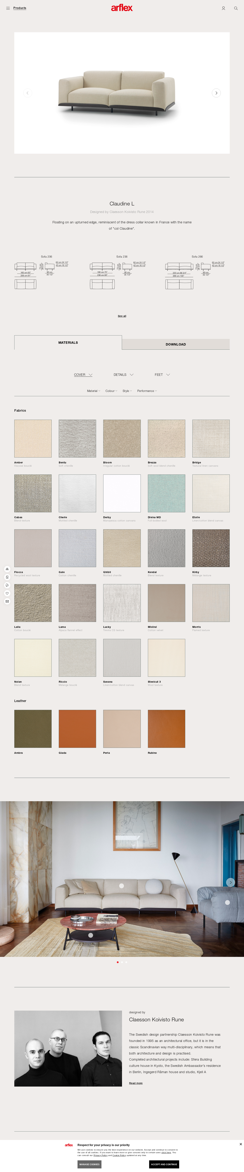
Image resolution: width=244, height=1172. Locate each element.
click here (166, 1152)
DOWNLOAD (176, 344)
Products (19, 8)
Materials (68, 342)
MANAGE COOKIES (89, 1164)
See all (122, 316)
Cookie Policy (119, 1155)
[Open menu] (8, 8)
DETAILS (120, 375)
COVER (79, 375)
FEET (159, 375)
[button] (216, 93)
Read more (136, 1083)
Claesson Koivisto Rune (127, 212)
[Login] (223, 8)
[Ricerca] (236, 8)
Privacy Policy (101, 1155)
